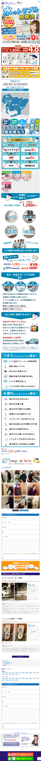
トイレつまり (4, 676)
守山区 (6, 674)
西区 (13, 672)
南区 (3, 674)
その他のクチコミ (20, 656)
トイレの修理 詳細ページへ (7, 663)
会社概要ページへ (6, 665)
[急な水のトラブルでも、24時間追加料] (20, 476)
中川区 (34, 672)
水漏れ (3, 671)
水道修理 (2, 0)
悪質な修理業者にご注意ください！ (20, 733)
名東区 (13, 674)
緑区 (10, 674)
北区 (10, 672)
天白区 (17, 674)
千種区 (3, 672)
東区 (7, 672)
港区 (38, 672)
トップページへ (5, 660)
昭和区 (23, 672)
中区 (20, 672)
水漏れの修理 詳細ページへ (7, 662)
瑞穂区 (27, 672)
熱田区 (31, 672)
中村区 (16, 672)
